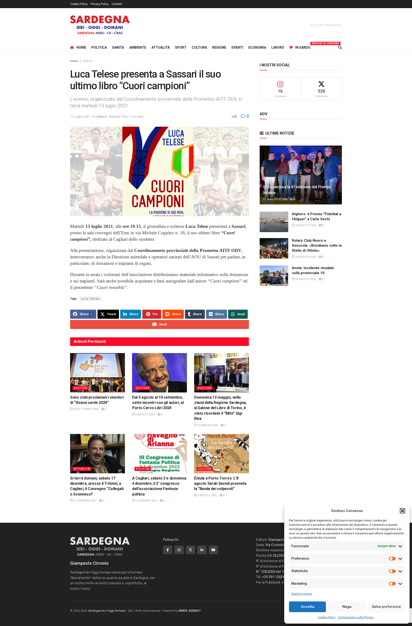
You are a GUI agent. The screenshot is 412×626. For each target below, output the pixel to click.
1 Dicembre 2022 (146, 500)
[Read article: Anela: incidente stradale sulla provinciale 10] (274, 276)
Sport (180, 47)
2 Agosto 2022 (207, 495)
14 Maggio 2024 (207, 425)
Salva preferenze (386, 607)
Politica (99, 47)
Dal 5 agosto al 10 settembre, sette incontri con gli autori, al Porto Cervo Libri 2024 (158, 402)
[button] (402, 510)
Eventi (237, 47)
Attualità (160, 47)
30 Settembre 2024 (85, 409)
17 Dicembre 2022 (84, 500)
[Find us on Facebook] (167, 550)
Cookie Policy (326, 617)
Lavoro (277, 47)
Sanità (118, 47)
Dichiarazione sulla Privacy (356, 617)
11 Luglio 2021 (80, 116)
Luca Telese (90, 298)
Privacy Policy (100, 4)
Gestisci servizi (301, 593)
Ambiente (137, 47)
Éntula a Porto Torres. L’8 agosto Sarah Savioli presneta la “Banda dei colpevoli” (220, 483)
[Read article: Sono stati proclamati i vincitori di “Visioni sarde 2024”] (97, 372)
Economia (257, 47)
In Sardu (302, 46)
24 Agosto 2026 (276, 199)
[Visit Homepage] (100, 25)
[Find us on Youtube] (213, 550)
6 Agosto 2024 (145, 414)
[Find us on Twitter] (190, 550)
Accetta (307, 607)
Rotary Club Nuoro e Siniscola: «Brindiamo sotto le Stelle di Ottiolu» (317, 245)
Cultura (199, 47)
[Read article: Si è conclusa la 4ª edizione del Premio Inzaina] (301, 175)
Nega (346, 607)
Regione (219, 47)
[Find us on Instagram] (179, 550)
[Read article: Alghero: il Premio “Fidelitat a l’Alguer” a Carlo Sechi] (274, 222)
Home (81, 47)
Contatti (117, 4)
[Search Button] (340, 47)
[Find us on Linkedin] (201, 550)
